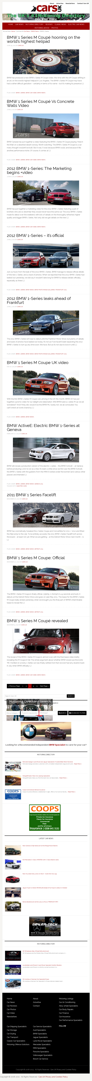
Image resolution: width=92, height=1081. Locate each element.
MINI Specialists (39, 1048)
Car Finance (64, 1013)
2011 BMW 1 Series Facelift (31, 494)
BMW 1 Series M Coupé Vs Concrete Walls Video (40, 103)
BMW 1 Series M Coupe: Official (36, 557)
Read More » (78, 764)
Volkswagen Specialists (42, 1055)
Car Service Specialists (42, 1026)
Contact (36, 1006)
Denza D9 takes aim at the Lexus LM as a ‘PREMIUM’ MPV (40, 902)
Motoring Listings (66, 999)
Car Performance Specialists (70, 1020)
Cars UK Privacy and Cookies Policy (63, 1069)
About (35, 999)
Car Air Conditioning (67, 1002)
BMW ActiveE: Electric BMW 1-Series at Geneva (43, 427)
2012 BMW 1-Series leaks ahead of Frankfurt (39, 300)
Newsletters (12, 1017)
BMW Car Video (31, 93)
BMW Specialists (40, 1034)
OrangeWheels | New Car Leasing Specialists (36, 776)
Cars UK (46, 8)
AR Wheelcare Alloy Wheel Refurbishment (36, 951)
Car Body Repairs (66, 1009)
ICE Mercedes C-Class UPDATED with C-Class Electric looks (41, 860)
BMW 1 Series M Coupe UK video (37, 362)
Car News (11, 1002)
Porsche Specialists (41, 1052)
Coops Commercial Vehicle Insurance (34, 790)
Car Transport (12, 1037)
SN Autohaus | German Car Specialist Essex (36, 979)
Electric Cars (22, 486)
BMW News (41, 93)
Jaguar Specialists (40, 1037)
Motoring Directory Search (46, 703)
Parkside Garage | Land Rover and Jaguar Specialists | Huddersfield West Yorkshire (48, 762)
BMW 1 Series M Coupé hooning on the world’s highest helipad (43, 39)
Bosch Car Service (40, 1059)
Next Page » (44, 686)
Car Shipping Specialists (17, 1026)
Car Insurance (64, 1017)
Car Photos (11, 1009)
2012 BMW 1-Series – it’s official (35, 235)
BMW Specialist (57, 745)
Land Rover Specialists (42, 1041)
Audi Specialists (39, 1030)
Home (9, 999)
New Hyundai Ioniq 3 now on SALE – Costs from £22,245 (40, 874)
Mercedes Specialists (41, 1044)
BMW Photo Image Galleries (45, 290)
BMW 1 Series (20, 93)
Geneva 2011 (39, 484)
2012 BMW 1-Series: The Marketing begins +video (39, 170)
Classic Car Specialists (16, 1041)
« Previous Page (14, 686)
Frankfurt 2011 (61, 290)
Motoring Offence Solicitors (18, 1044)
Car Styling (11, 1034)
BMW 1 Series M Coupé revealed (37, 620)
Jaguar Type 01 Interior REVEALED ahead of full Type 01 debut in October (45, 888)
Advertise (37, 1002)
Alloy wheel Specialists (68, 1006)
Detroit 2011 (39, 549)
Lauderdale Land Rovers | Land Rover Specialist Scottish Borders (42, 965)
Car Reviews (12, 1006)
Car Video (11, 1013)
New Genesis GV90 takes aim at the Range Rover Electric (40, 845)
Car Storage (12, 1030)
